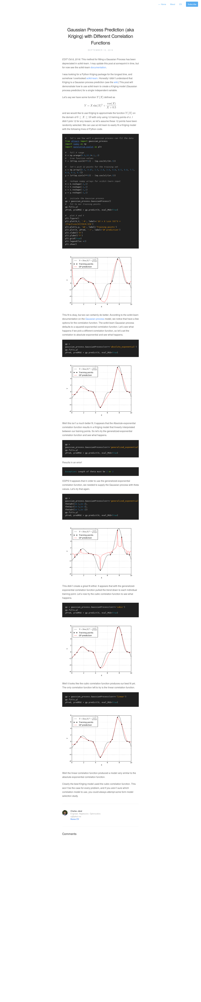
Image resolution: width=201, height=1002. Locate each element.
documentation (98, 67)
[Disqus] (100, 875)
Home (162, 4)
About (173, 4)
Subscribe (192, 4)
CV (180, 4)
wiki (116, 82)
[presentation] (100, 97)
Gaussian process (94, 318)
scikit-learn (92, 78)
